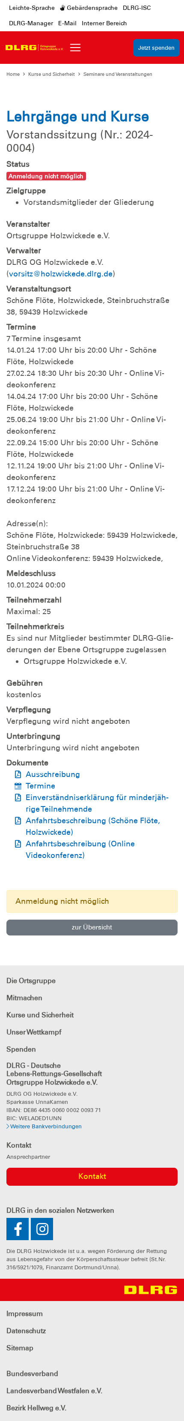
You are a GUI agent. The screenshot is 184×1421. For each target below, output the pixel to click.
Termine (40, 786)
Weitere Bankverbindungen (45, 1126)
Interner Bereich (104, 23)
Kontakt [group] (92, 1176)
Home (13, 74)
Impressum (24, 1314)
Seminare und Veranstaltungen (117, 74)
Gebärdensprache (91, 7)
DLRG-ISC (137, 7)
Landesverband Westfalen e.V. (54, 1391)
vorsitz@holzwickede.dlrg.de (61, 274)
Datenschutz (26, 1331)
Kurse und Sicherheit (51, 74)
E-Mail (67, 23)
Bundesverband (32, 1374)
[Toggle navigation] (75, 47)
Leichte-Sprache (32, 7)
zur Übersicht (92, 927)
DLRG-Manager (31, 23)
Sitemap (19, 1348)
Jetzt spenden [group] (156, 48)
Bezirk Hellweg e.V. (36, 1408)
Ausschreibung (53, 774)
